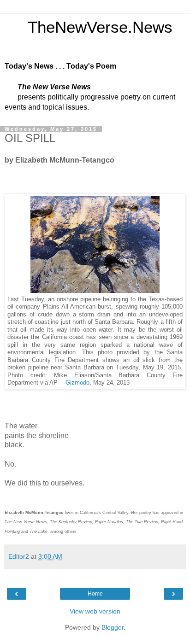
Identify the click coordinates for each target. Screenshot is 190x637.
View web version (95, 611)
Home (95, 593)
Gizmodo (77, 383)
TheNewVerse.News (88, 27)
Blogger (112, 627)
